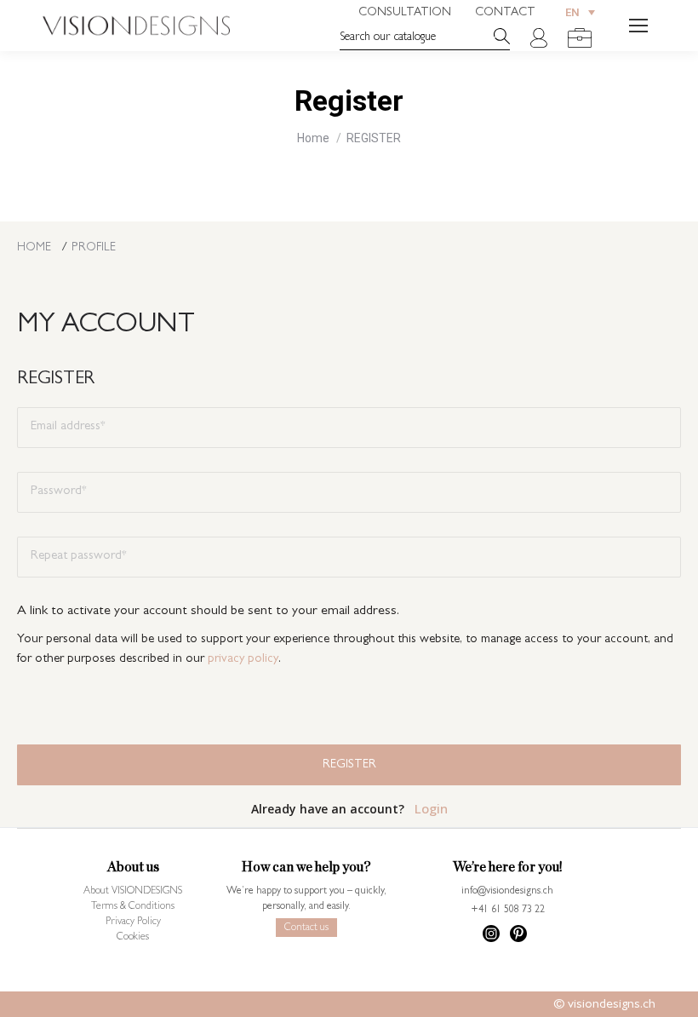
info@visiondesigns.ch (507, 892)
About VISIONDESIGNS (132, 892)
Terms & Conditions (132, 907)
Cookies (133, 938)
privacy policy (243, 659)
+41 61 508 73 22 (508, 910)
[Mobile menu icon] (638, 26)
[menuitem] (580, 12)
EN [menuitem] (572, 13)
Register (349, 765)
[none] (580, 12)
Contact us (306, 928)
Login (431, 808)
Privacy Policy (133, 922)
